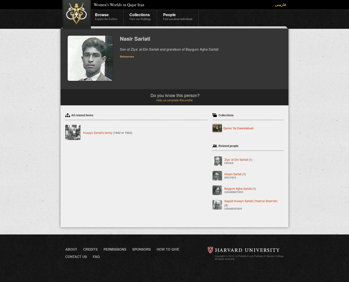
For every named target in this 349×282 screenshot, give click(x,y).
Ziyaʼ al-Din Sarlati (238, 161)
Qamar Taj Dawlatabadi (238, 128)
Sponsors (141, 249)
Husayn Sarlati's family (97, 133)
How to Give (168, 249)
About (71, 249)
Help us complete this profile (174, 100)
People (178, 16)
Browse (106, 16)
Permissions (115, 249)
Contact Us (76, 256)
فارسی (280, 4)
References (127, 56)
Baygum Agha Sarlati (240, 190)
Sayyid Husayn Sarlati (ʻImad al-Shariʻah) (251, 204)
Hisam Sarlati (235, 175)
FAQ (96, 256)
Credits (90, 249)
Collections (140, 16)
